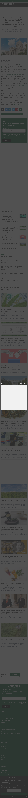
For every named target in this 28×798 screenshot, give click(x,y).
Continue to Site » (23, 383)
